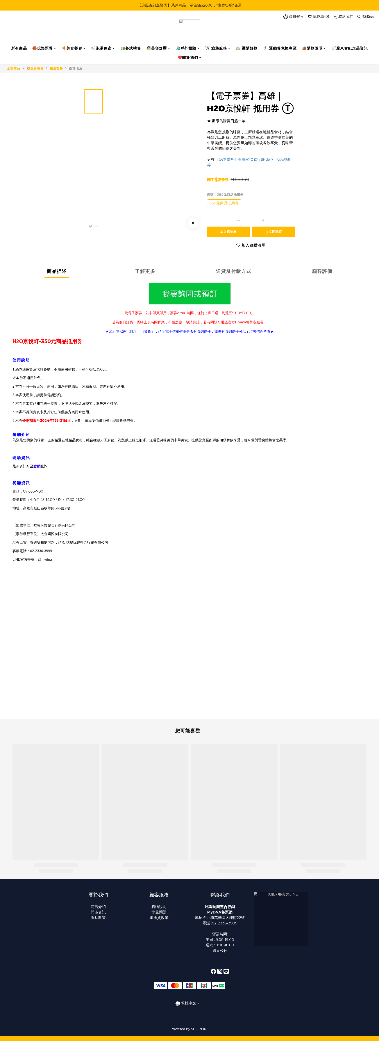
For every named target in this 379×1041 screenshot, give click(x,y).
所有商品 (19, 48)
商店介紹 (98, 906)
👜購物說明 (312, 48)
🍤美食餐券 (35, 68)
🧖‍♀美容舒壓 (156, 48)
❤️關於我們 (187, 57)
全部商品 (13, 68)
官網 (37, 466)
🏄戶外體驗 (186, 48)
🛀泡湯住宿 (101, 48)
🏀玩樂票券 (42, 48)
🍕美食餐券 (72, 48)
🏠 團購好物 (247, 48)
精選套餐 (56, 68)
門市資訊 (98, 912)
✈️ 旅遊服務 (216, 48)
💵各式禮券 (130, 48)
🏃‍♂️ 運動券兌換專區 (280, 48)
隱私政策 (98, 917)
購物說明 (159, 906)
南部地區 (75, 68)
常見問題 (159, 912)
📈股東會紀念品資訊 (349, 48)
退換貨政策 (159, 917)
